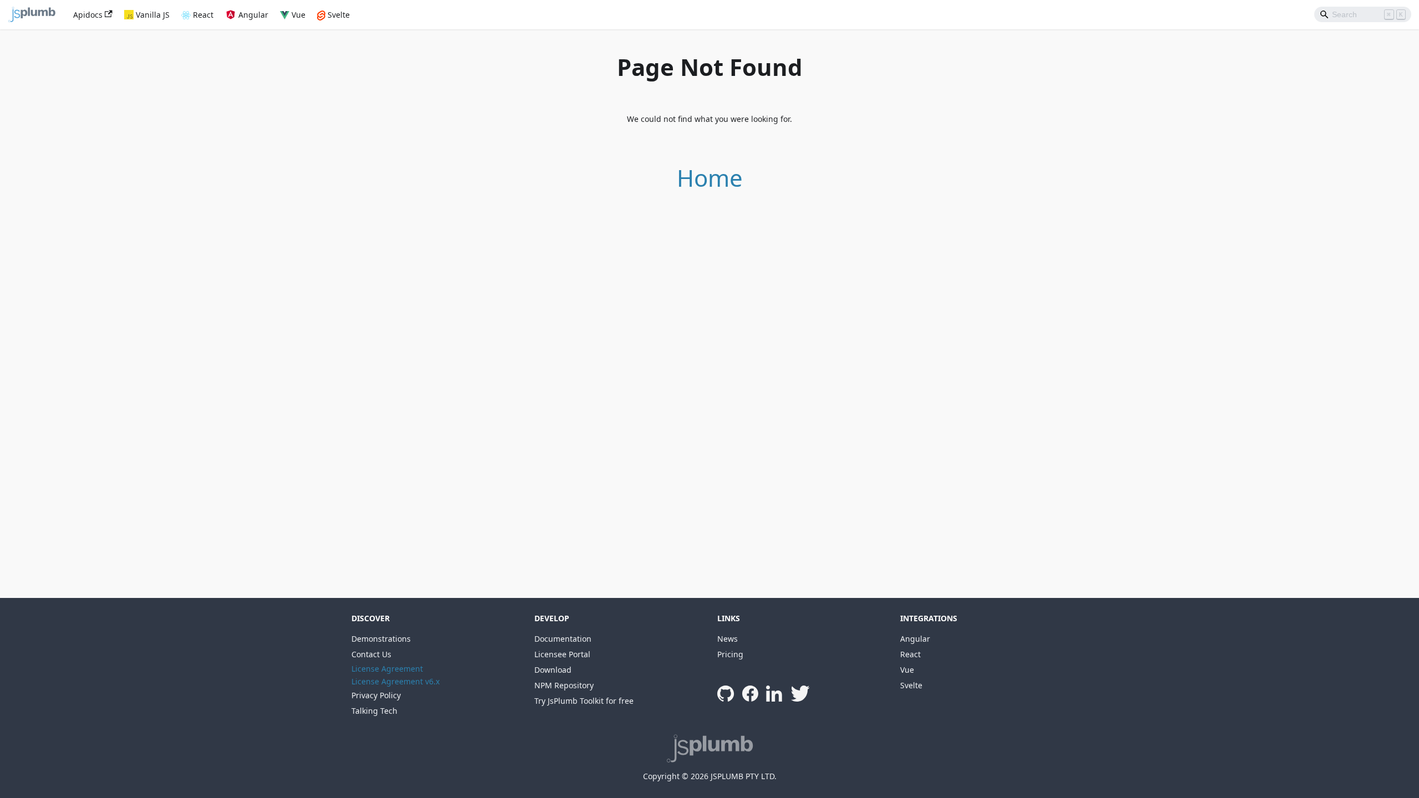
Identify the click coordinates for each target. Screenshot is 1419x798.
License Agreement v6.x (395, 681)
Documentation (562, 638)
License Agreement (387, 668)
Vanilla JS (153, 14)
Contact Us (371, 654)
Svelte (339, 14)
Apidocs (88, 14)
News (727, 638)
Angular (253, 14)
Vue (298, 14)
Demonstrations (381, 638)
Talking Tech (374, 710)
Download (552, 669)
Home (710, 177)
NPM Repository (564, 685)
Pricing (730, 654)
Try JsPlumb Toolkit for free (584, 700)
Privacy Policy (376, 695)
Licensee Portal (562, 654)
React (203, 14)
